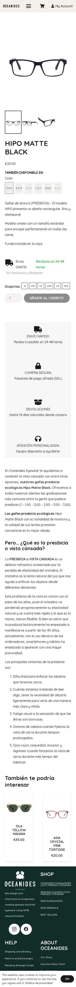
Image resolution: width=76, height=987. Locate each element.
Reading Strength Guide (19, 965)
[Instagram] (14, 929)
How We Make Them (53, 964)
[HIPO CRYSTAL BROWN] (28, 188)
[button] (29, 6)
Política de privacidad (38, 983)
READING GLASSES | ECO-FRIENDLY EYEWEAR (56, 893)
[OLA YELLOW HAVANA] (19, 807)
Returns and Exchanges (19, 958)
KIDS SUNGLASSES (52, 900)
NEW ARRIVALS (49, 907)
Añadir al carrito (47, 298)
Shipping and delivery (18, 951)
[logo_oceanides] (11, 6)
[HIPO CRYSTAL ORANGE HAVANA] (57, 188)
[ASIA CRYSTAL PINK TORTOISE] (57, 813)
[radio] (25, 286)
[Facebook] (26, 929)
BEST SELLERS (49, 914)
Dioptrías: (12, 286)
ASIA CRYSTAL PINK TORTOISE (57, 844)
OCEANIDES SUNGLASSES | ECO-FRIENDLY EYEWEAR (56, 884)
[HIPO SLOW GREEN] (48, 188)
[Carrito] (42, 6)
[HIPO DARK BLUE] (18, 188)
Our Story (46, 957)
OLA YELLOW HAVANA (19, 830)
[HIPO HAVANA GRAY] (38, 188)
